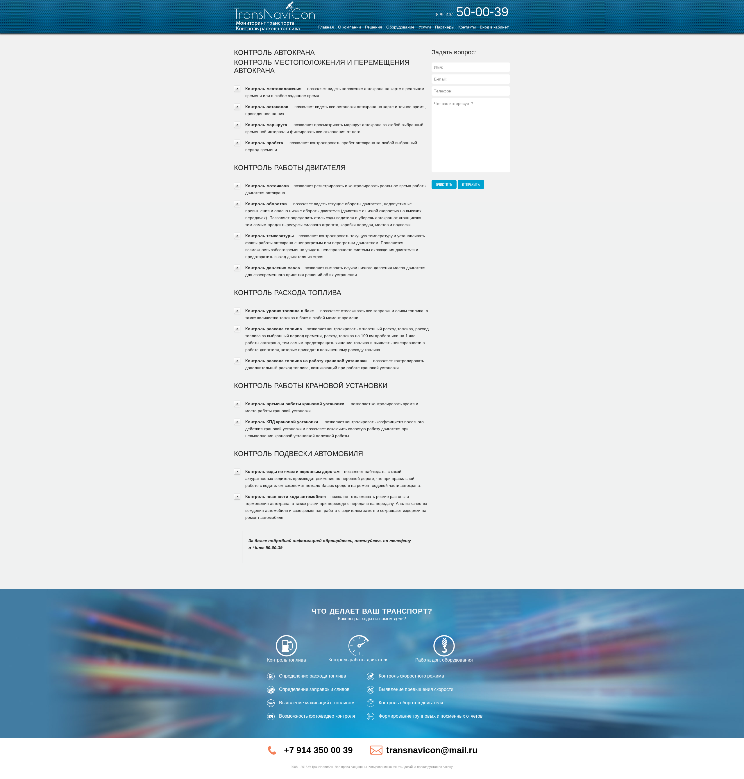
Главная (326, 27)
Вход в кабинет (494, 27)
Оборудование (400, 27)
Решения (373, 27)
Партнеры (444, 27)
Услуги (425, 27)
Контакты (467, 27)
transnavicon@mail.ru (431, 750)
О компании (349, 27)
